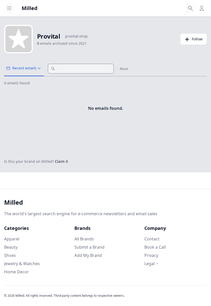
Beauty (10, 247)
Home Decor (16, 272)
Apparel (11, 239)
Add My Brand (88, 255)
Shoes (10, 255)
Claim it (61, 161)
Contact (152, 239)
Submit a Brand (89, 247)
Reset (124, 69)
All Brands (84, 239)
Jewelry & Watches (22, 263)
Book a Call (155, 247)
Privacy (151, 255)
